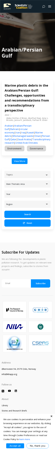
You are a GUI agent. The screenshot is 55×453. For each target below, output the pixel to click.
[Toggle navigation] (49, 6)
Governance (36, 148)
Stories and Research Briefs (14, 410)
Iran (18, 132)
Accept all (15, 445)
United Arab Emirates (26, 142)
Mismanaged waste (23, 136)
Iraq (23, 132)
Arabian (9, 125)
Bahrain (14, 129)
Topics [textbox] (9, 174)
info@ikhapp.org (9, 374)
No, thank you (37, 445)
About (5, 399)
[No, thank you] (51, 416)
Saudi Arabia (24, 139)
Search (27, 214)
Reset (29, 223)
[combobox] (27, 174)
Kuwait (30, 132)
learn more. (24, 439)
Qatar (13, 139)
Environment (14, 148)
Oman (37, 136)
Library (5, 405)
